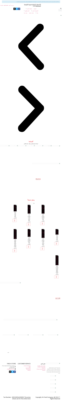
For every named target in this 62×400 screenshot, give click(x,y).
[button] (61, 8)
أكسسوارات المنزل (35, 10)
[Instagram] (14, 9)
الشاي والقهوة (27, 10)
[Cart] (60, 10)
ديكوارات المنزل (29, 8)
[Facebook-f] (19, 9)
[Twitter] (17, 9)
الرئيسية (35, 8)
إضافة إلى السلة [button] (42, 223)
